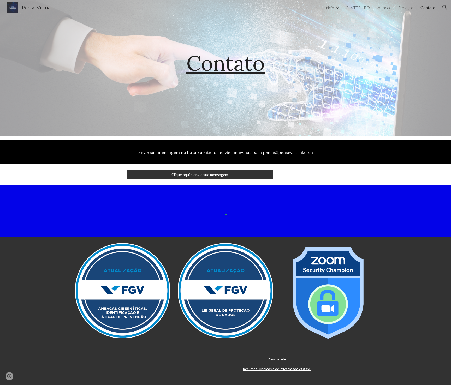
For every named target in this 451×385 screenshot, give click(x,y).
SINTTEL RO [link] (358, 7)
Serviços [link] (406, 7)
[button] (444, 7)
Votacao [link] (384, 7)
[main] (225, 68)
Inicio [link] (329, 7)
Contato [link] (427, 7)
